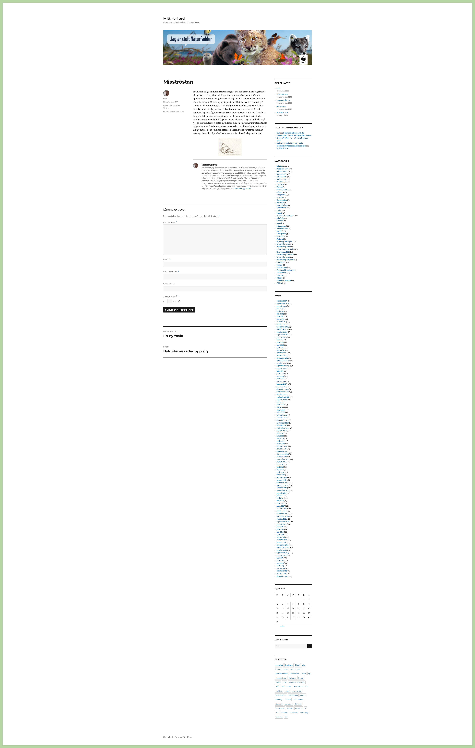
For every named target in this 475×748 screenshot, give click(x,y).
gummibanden (281, 674)
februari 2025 (282, 322)
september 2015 (283, 553)
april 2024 (281, 348)
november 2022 (283, 392)
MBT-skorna (286, 687)
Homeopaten (282, 200)
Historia (280, 197)
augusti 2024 (282, 337)
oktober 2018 (282, 457)
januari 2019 (281, 449)
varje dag (304, 713)
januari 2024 (281, 355)
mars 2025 (281, 319)
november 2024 (283, 329)
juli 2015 (280, 558)
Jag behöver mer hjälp (294, 143)
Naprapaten (281, 234)
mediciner (298, 687)
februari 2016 (282, 540)
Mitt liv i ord (174, 18)
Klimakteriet (175, 105)
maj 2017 (280, 501)
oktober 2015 (282, 550)
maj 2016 (280, 532)
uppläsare (294, 713)
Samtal (279, 265)
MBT (277, 687)
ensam (278, 669)
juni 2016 (280, 529)
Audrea (279, 143)
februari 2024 (282, 353)
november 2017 (283, 485)
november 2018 (283, 454)
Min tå (279, 223)
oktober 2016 (282, 519)
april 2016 (280, 535)
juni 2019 (280, 436)
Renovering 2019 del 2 (285, 260)
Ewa (165, 98)
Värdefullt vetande (284, 280)
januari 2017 (281, 511)
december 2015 (282, 545)
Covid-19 (280, 184)
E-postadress (171, 272)
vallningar (180, 111)
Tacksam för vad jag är (285, 270)
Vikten (166, 108)
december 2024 (283, 327)
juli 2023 (280, 371)
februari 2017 (282, 509)
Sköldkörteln (282, 268)
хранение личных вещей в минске (291, 146)
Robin (302, 695)
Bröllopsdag (281, 106)
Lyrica (300, 678)
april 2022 (281, 410)
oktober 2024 (282, 332)
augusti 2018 (281, 462)
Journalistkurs (282, 205)
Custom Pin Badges (284, 138)
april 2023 (280, 379)
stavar (300, 700)
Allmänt (280, 166)
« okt (282, 626)
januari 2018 (281, 480)
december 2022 (283, 389)
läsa (284, 682)
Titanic (279, 278)
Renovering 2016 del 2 (285, 249)
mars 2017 (281, 506)
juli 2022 (280, 402)
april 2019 (280, 441)
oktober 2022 (282, 394)
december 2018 (282, 451)
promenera (293, 695)
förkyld (298, 669)
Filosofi (280, 187)
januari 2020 (281, 418)
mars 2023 (281, 381)
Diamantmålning (283, 100)
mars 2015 (281, 568)
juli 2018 (280, 464)
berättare (289, 665)
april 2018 (280, 472)
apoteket (279, 665)
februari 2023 (282, 384)
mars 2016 (281, 537)
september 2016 (283, 522)
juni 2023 (280, 374)
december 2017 (282, 483)
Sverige (290, 708)
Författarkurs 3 (282, 190)
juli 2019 (280, 433)
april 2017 (280, 503)
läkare (278, 682)
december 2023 (283, 358)
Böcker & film (282, 171)
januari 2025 (281, 324)
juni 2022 (280, 405)
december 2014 (282, 576)
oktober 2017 (282, 488)
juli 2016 (280, 527)
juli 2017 (280, 496)
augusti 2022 (282, 400)
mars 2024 (281, 350)
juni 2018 (280, 467)
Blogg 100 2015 (282, 169)
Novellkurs (281, 236)
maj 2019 (280, 438)
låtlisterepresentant (297, 682)
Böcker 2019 (281, 179)
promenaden (280, 695)
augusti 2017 (281, 493)
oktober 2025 (282, 301)
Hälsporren (281, 195)
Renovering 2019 (283, 257)
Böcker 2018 (281, 177)
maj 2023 (280, 376)
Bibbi (297, 665)
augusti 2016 (282, 524)
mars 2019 (281, 444)
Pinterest (280, 239)
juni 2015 (280, 560)
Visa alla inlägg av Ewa (242, 189)
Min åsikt (280, 218)
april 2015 (280, 566)
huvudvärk (295, 674)
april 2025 (281, 316)
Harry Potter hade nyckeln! (293, 133)
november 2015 (283, 548)
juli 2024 (280, 340)
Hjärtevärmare (282, 94)
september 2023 (283, 366)
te (305, 708)
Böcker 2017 (281, 174)
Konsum (292, 678)
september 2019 (283, 428)
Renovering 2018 (283, 252)
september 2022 (283, 397)
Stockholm (279, 708)
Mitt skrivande (282, 229)
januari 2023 (281, 387)
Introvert (280, 203)
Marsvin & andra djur (285, 216)
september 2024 (283, 335)
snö (294, 700)
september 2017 (283, 490)
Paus (278, 88)
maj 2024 (280, 345)
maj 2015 (280, 563)
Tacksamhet (281, 273)
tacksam (298, 708)
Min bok (280, 221)
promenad (170, 111)
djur (303, 665)
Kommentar (170, 222)
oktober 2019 (282, 425)
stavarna (278, 704)
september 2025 (283, 303)
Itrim (304, 674)
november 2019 (283, 423)
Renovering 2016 (283, 247)
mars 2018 (281, 475)
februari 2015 (282, 571)
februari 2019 (282, 446)
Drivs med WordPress (183, 737)
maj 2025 (280, 314)
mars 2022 (281, 413)
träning (284, 713)
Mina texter (281, 226)
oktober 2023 (282, 363)
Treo (277, 713)
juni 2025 (280, 311)
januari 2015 (281, 573)
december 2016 (283, 514)
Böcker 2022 (281, 182)
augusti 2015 (281, 555)
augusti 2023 (282, 368)
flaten (286, 669)
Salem (288, 700)
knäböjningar (281, 678)
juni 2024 (280, 342)
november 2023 (283, 361)
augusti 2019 (282, 431)
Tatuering (280, 275)
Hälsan (166, 105)
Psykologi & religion (284, 242)
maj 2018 (280, 470)
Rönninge (280, 262)
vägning (278, 717)
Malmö (279, 213)
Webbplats (169, 284)
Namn (167, 259)
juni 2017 (280, 498)
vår (286, 717)
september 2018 (283, 459)
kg (164, 111)
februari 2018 (282, 477)
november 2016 (283, 516)
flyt (292, 669)
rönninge (279, 700)
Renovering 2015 (283, 244)
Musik (279, 231)
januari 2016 (281, 542)
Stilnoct (298, 704)
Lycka (279, 210)
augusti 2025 (282, 306)
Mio (306, 687)
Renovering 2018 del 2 (285, 255)
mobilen (278, 691)
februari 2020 (282, 415)
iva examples (282, 135)
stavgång (288, 704)
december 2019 (283, 420)
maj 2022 (280, 407)
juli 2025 (280, 309)
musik (287, 691)
